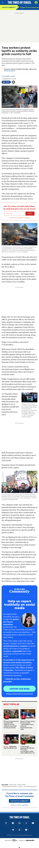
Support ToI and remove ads (29, 7)
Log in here (25, 805)
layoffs (20, 786)
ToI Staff (6, 76)
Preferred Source (9, 71)
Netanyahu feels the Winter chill (10, 747)
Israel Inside (12, 784)
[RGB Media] (15, 840)
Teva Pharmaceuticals (30, 786)
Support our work (20, 688)
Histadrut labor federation (10, 786)
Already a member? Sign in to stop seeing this (19, 694)
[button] (36, 2)
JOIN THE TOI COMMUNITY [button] (19, 801)
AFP (13, 76)
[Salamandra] (30, 840)
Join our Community (9, 7)
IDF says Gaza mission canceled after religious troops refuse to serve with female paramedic (11, 724)
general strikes (21, 784)
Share (7, 82)
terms (28, 217)
